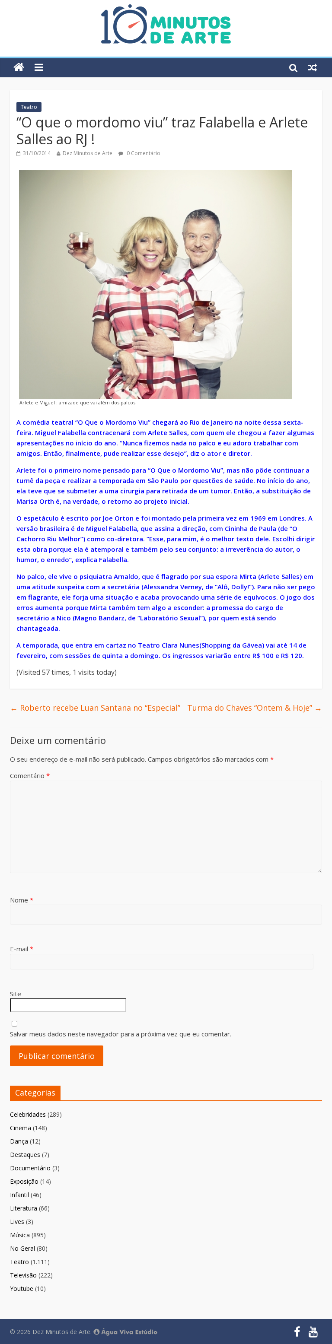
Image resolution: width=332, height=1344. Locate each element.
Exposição (24, 1181)
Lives (17, 1221)
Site (15, 993)
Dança (19, 1141)
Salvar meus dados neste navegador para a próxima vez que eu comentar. (120, 1033)
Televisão (23, 1275)
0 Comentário (142, 153)
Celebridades (28, 1114)
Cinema (20, 1128)
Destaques (25, 1154)
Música (20, 1235)
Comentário (30, 775)
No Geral (22, 1248)
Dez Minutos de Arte (87, 153)
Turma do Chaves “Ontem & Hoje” (254, 707)
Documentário (30, 1168)
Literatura (23, 1208)
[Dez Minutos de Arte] (166, 9)
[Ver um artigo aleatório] (312, 67)
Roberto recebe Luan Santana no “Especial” (95, 707)
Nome (21, 900)
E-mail (21, 948)
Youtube (21, 1288)
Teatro (29, 107)
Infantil (19, 1195)
